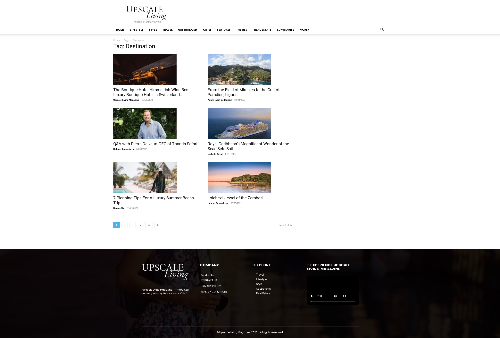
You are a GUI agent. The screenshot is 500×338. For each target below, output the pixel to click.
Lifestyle (261, 279)
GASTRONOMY (188, 29)
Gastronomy (263, 288)
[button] (382, 30)
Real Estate (263, 293)
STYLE (153, 29)
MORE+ (304, 29)
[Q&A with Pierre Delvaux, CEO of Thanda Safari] (155, 123)
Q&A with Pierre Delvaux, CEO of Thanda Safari (155, 143)
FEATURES (224, 29)
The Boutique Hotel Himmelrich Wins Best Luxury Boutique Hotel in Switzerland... (151, 92)
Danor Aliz (118, 207)
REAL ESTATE (262, 29)
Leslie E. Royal (215, 153)
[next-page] (157, 225)
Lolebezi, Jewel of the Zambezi (235, 198)
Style (259, 284)
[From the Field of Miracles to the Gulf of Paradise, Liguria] (250, 69)
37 (149, 225)
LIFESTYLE (137, 29)
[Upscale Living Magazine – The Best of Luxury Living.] (165, 272)
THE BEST (242, 29)
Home (116, 40)
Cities (207, 29)
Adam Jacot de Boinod (220, 99)
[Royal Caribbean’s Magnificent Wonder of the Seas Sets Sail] (250, 123)
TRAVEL (167, 29)
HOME (120, 29)
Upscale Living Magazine (126, 99)
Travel (260, 274)
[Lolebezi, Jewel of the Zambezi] (250, 177)
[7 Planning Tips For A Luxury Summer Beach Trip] (155, 177)
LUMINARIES (285, 29)
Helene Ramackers (123, 149)
